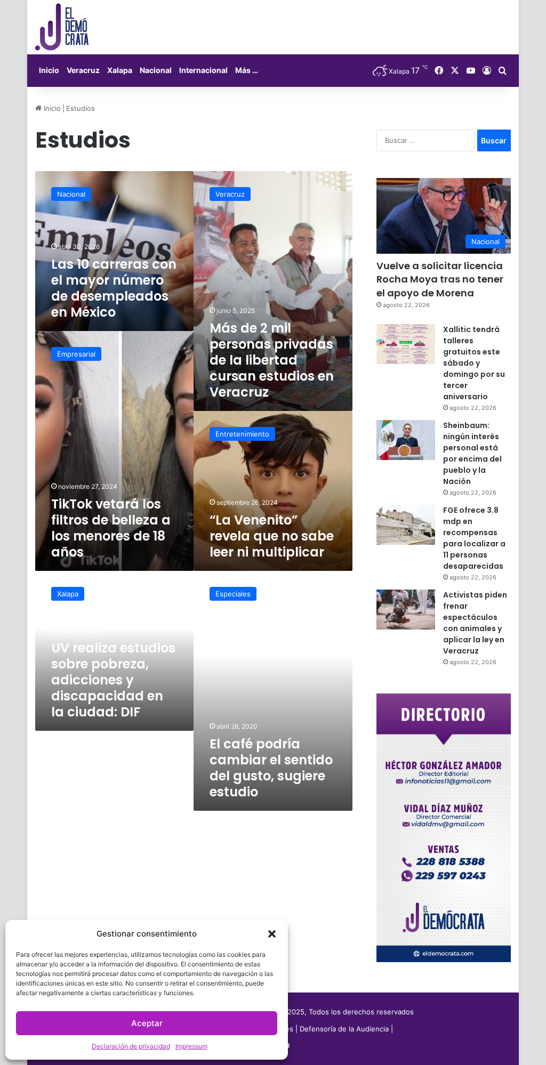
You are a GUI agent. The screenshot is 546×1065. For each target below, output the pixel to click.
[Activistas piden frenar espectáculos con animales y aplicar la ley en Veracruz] (405, 610)
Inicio (49, 70)
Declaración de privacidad (131, 1046)
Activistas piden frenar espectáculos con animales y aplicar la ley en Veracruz (475, 623)
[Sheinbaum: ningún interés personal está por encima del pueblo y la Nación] (405, 440)
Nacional (156, 70)
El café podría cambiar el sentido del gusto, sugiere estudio (271, 768)
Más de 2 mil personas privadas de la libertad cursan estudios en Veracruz (272, 360)
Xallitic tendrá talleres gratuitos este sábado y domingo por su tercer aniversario (474, 363)
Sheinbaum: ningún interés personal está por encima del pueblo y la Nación (472, 453)
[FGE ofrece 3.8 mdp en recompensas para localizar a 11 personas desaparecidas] (405, 525)
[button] (272, 934)
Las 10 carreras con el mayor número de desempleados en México (113, 288)
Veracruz (83, 70)
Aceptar (147, 1023)
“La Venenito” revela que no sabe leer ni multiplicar (272, 536)
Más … (246, 70)
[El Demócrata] (62, 27)
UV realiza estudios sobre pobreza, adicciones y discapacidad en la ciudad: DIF (113, 680)
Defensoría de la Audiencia (344, 1028)
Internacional (203, 70)
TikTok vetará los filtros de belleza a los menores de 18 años (111, 528)
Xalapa (119, 70)
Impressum (191, 1046)
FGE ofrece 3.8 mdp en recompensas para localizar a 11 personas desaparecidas (474, 538)
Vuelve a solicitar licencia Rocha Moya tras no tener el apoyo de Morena (439, 279)
